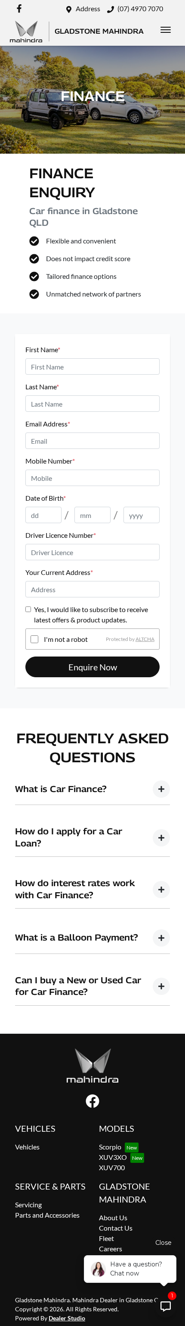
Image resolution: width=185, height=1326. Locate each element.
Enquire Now (92, 667)
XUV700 (112, 1167)
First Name (42, 349)
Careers (110, 1248)
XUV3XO (113, 1157)
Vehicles (27, 1147)
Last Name (42, 386)
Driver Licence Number (60, 535)
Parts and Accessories (47, 1215)
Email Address (47, 424)
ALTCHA (145, 639)
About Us (113, 1217)
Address (88, 8)
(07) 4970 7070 (140, 8)
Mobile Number (50, 461)
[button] (165, 29)
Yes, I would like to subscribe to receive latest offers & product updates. (91, 614)
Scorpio (110, 1147)
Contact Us (116, 1228)
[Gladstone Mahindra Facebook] (21, 8)
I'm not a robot (66, 639)
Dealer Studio (67, 1318)
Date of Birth (45, 498)
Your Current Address (59, 572)
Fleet (106, 1238)
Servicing (28, 1204)
